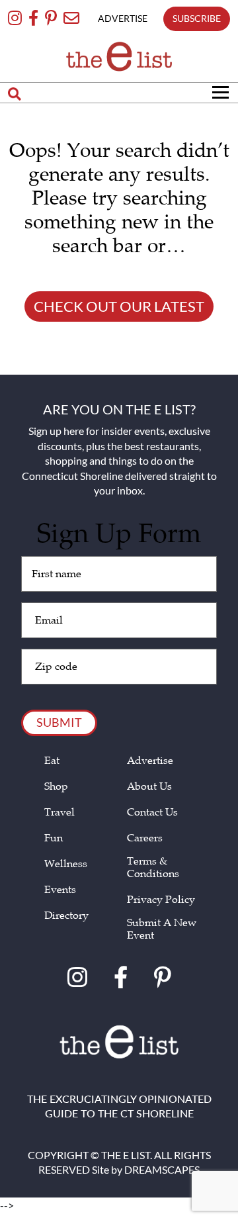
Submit (59, 722)
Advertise (150, 761)
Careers (145, 838)
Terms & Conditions (153, 867)
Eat (52, 761)
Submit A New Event (161, 929)
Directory (66, 916)
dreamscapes (162, 1169)
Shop (56, 786)
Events (60, 890)
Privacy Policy (161, 900)
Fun (53, 838)
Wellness (65, 864)
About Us (149, 786)
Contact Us (152, 812)
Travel (59, 812)
